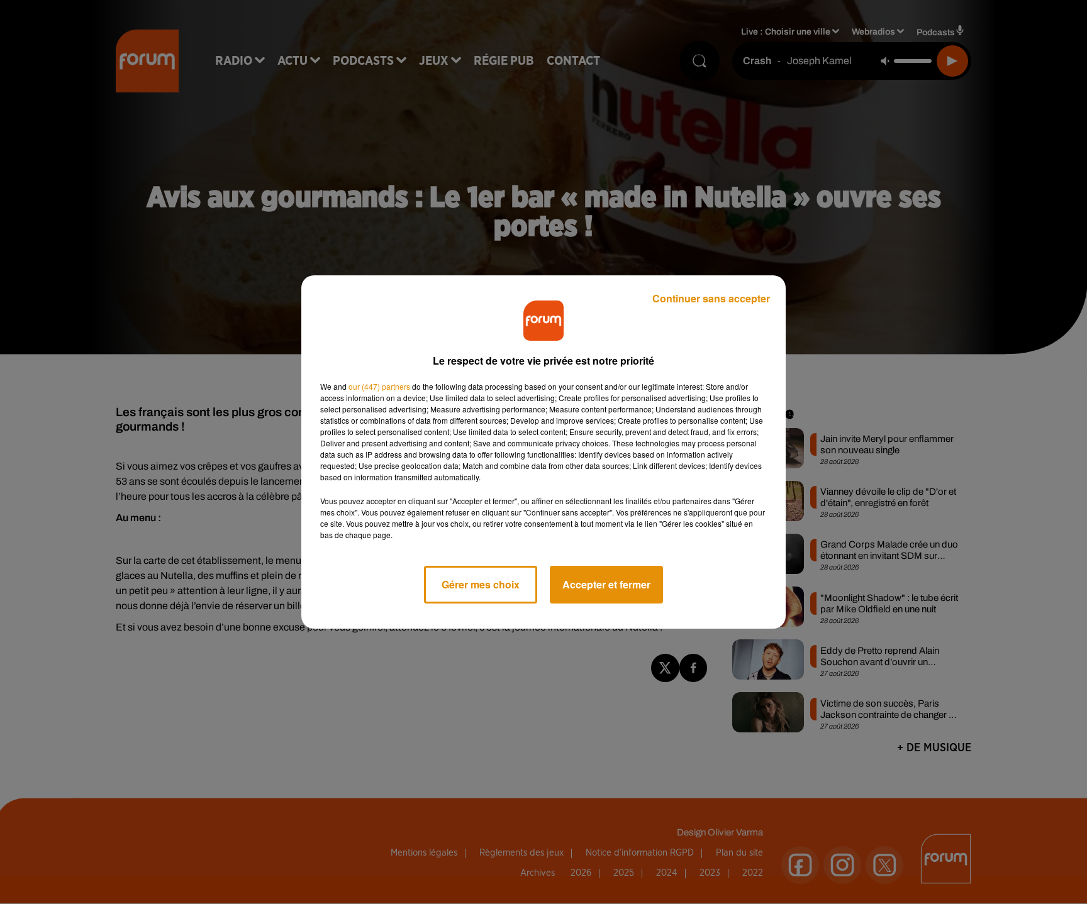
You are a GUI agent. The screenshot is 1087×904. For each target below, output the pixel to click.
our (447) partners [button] (379, 386)
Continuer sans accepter (711, 298)
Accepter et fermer (606, 584)
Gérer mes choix (481, 584)
